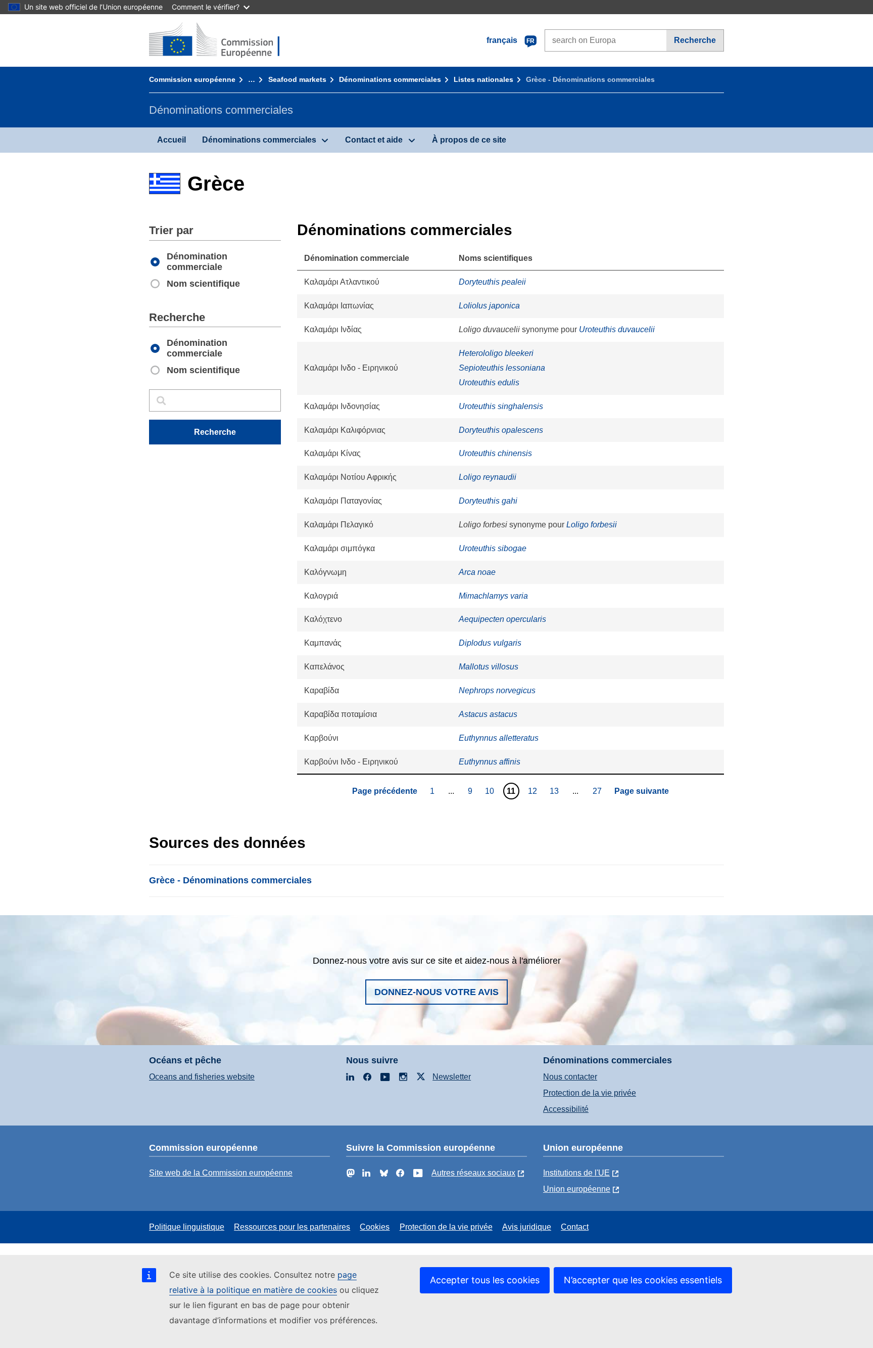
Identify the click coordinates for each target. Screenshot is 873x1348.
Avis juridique (526, 1227)
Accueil (171, 140)
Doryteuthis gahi (488, 501)
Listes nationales (483, 79)
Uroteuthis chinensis (495, 453)
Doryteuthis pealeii (492, 282)
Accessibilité (566, 1109)
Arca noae (477, 572)
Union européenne (576, 1189)
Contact (575, 1227)
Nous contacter (570, 1076)
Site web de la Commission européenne (221, 1173)
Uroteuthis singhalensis (501, 406)
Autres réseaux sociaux (473, 1173)
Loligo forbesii (591, 524)
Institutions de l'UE (576, 1173)
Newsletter (451, 1076)
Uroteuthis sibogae (492, 548)
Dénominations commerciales (390, 79)
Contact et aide (374, 140)
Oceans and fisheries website (202, 1076)
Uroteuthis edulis (489, 382)
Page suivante (641, 791)
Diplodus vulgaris (490, 643)
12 (534, 790)
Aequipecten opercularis (502, 619)
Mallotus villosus (488, 666)
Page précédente (384, 791)
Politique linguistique (186, 1227)
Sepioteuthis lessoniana (502, 368)
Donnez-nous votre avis (436, 992)
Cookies (375, 1227)
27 (598, 790)
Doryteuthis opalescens (501, 430)
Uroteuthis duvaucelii (617, 329)
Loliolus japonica (489, 305)
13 (555, 790)
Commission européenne (192, 79)
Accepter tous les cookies (485, 1280)
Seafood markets (297, 79)
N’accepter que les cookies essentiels (643, 1280)
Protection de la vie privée (589, 1093)
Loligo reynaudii (487, 477)
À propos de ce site (469, 140)
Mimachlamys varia (493, 596)
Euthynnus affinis (489, 761)
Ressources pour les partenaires (292, 1227)
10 (491, 790)
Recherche (695, 40)
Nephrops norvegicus (497, 690)
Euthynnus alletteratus (499, 738)
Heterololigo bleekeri (496, 353)
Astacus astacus (488, 714)
